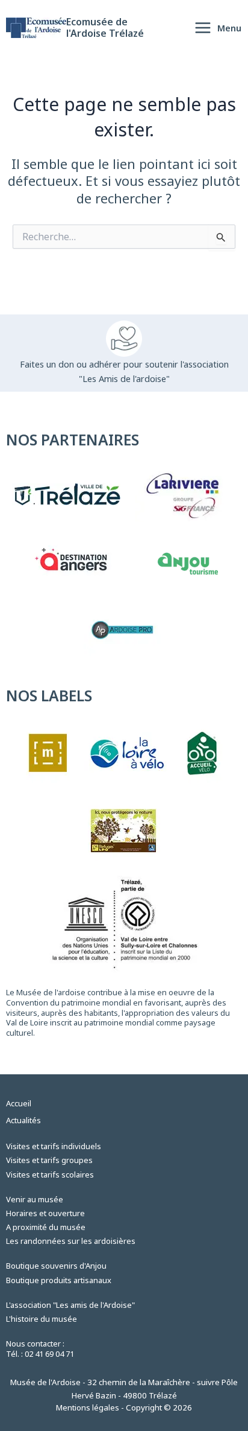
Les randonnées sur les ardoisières (70, 1240)
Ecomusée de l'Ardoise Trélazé (105, 27)
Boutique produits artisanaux (58, 1280)
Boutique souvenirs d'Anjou (56, 1265)
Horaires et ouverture (45, 1213)
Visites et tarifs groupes (49, 1160)
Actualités (23, 1120)
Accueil (18, 1103)
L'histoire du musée (41, 1318)
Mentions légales (87, 1407)
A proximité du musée (45, 1227)
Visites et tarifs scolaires (50, 1174)
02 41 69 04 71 (49, 1353)
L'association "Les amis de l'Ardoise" (70, 1304)
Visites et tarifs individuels (53, 1146)
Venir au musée (34, 1199)
